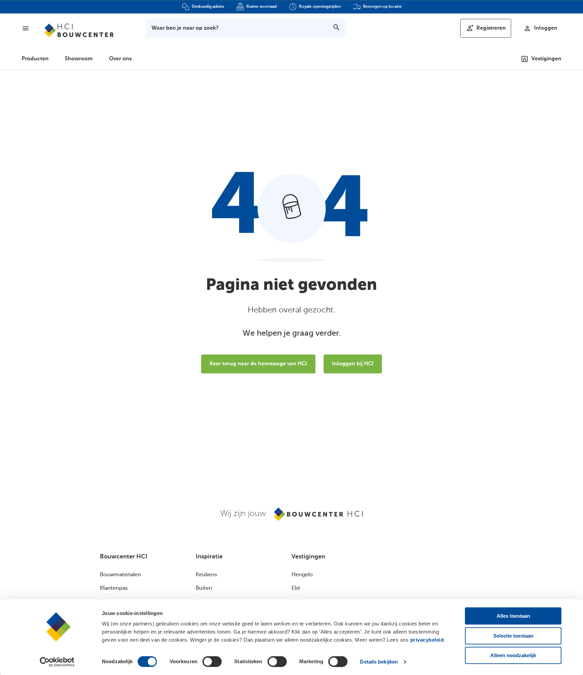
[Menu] (25, 28)
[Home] (79, 30)
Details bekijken (379, 662)
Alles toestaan (513, 616)
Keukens (206, 575)
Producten (35, 59)
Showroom (79, 59)
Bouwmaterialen (120, 575)
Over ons (120, 59)
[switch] (212, 661)
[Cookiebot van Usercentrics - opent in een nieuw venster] (57, 662)
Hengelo (302, 575)
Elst (296, 588)
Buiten (204, 588)
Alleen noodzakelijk (513, 655)
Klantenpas (114, 588)
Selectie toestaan (513, 636)
